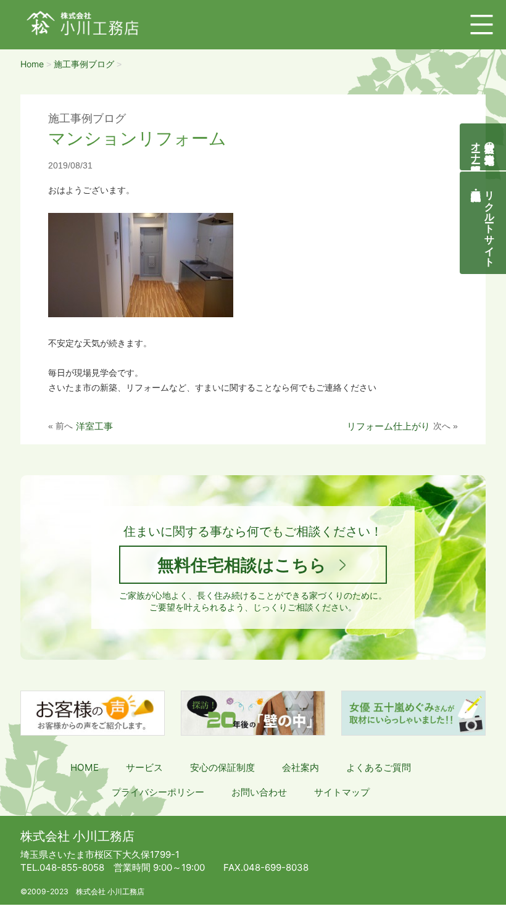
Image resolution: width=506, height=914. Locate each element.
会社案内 (300, 767)
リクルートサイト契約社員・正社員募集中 (490, 223)
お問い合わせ (259, 792)
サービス (144, 767)
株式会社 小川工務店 (77, 836)
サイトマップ (342, 792)
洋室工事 (94, 426)
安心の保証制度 (222, 767)
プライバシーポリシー (158, 792)
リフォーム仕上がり (388, 426)
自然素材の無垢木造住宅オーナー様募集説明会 (483, 147)
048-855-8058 (62, 867)
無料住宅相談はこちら (241, 564)
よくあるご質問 (378, 767)
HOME (84, 767)
